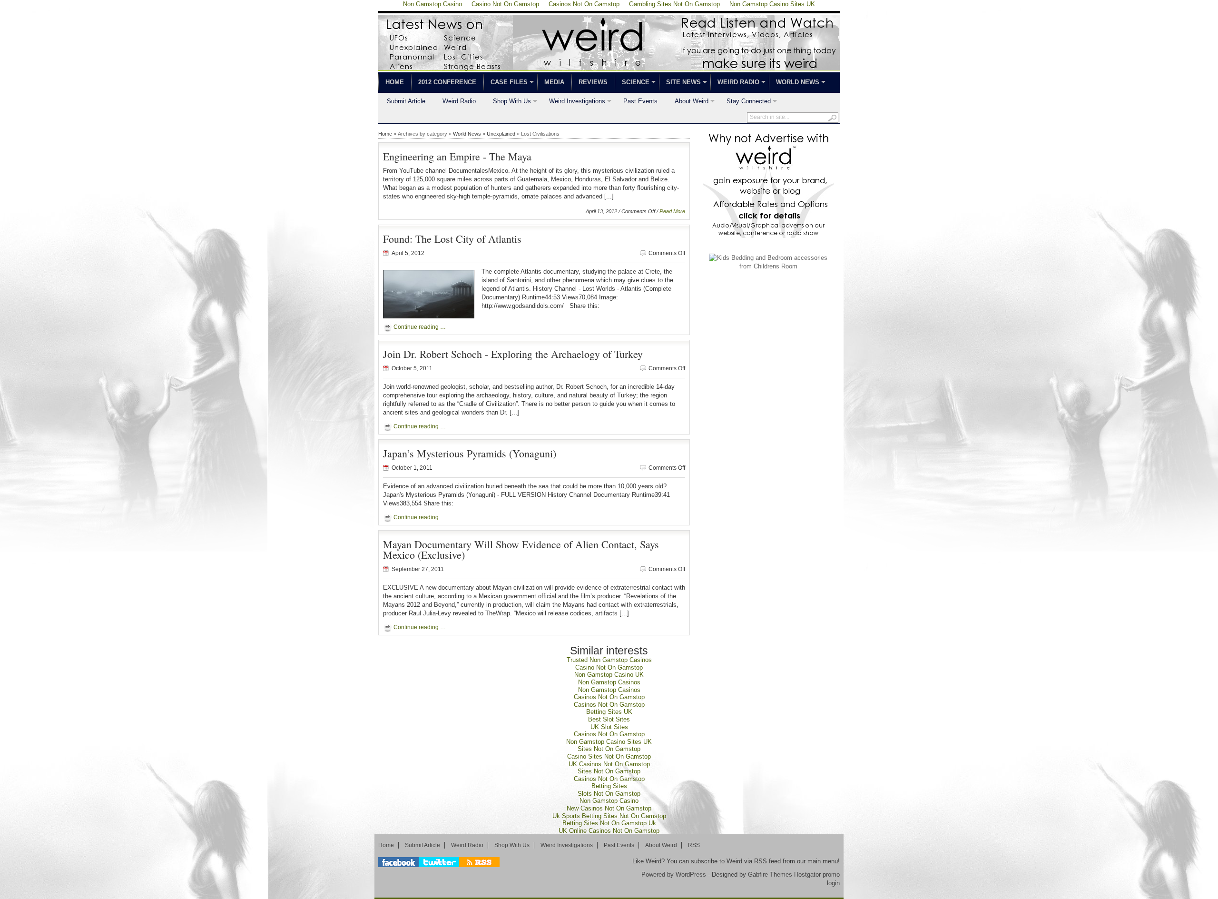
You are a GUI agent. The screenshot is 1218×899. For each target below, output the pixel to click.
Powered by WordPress (673, 874)
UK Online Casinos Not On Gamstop (609, 830)
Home (394, 82)
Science (632, 83)
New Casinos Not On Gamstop (609, 808)
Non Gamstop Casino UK (609, 674)
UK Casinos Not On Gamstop (609, 764)
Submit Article (406, 101)
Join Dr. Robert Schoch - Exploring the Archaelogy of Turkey (513, 354)
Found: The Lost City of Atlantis (452, 239)
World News (794, 83)
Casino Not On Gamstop (609, 667)
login (833, 883)
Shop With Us (507, 102)
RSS (694, 845)
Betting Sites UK (609, 711)
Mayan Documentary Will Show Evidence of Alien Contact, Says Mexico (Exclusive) (521, 549)
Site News (680, 83)
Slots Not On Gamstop (609, 793)
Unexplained (501, 134)
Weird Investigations (572, 102)
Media (554, 82)
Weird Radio (734, 83)
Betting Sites (609, 786)
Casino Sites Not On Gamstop (609, 756)
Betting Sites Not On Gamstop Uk (609, 823)
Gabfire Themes (770, 874)
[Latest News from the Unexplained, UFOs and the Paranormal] (609, 68)
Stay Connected (744, 102)
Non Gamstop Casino (609, 800)
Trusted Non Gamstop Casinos (609, 659)
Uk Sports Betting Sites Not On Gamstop (609, 816)
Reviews (593, 82)
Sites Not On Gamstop (609, 748)
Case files (505, 83)
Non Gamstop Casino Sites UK (609, 741)
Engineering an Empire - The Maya (457, 156)
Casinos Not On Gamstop (609, 697)
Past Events (640, 101)
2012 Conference (447, 82)
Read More (672, 211)
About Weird (687, 102)
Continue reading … (419, 327)
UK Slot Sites (609, 727)
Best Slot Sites (609, 719)
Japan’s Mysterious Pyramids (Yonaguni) (469, 453)
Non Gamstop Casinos (609, 682)
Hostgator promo (817, 874)
